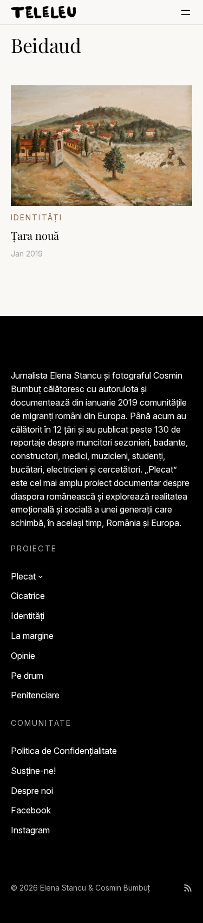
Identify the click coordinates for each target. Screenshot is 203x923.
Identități (36, 217)
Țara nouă (35, 235)
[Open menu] (185, 12)
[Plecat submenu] (40, 576)
